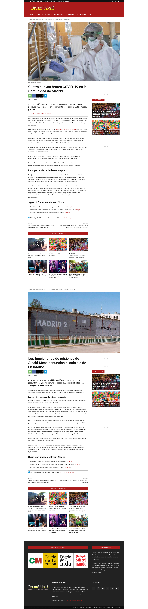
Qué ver (47, 14)
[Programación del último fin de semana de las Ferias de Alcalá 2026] (37, 266)
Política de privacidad (85, 607)
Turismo (83, 14)
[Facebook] (104, 1)
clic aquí (69, 207)
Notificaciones (60, 1)
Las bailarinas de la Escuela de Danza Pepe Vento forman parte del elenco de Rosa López (58, 276)
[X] (113, 1)
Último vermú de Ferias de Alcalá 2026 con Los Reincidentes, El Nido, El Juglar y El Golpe (78, 276)
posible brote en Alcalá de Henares (66, 129)
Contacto (67, 1)
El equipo (47, 1)
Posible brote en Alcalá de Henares (40, 113)
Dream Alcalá (31, 19)
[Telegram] (110, 1)
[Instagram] (107, 1)
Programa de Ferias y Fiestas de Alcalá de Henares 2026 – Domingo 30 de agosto (57, 253)
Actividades (58, 14)
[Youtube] (118, 1)
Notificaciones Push (108, 607)
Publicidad (53, 1)
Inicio (31, 14)
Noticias (38, 14)
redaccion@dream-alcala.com (74, 600)
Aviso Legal (76, 607)
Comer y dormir (71, 14)
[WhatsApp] (115, 1)
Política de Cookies (97, 607)
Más (91, 14)
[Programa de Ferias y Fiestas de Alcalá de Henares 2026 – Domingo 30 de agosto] (58, 244)
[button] (118, 15)
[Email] (42, 96)
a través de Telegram (67, 218)
